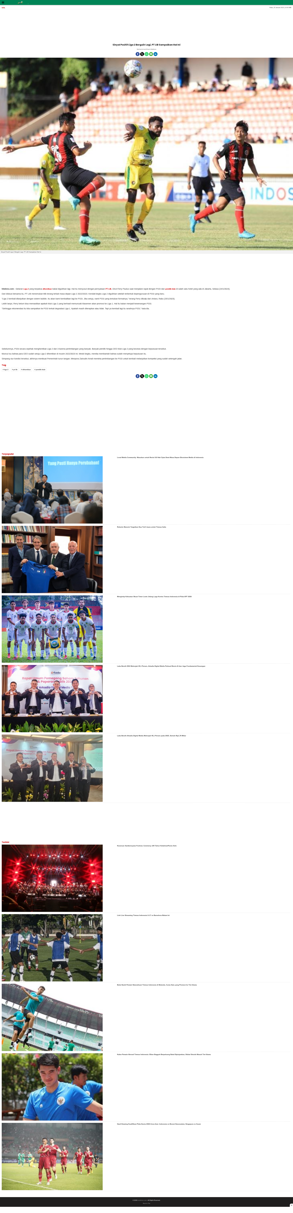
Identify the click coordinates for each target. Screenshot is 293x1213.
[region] (146, 26)
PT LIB (108, 289)
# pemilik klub (39, 369)
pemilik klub (170, 289)
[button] (3, 2)
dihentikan (47, 289)
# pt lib (14, 369)
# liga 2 (5, 369)
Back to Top (146, 1203)
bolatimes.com (142, 1200)
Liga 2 (26, 289)
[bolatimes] (20, 2)
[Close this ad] (291, 1205)
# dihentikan (26, 369)
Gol (3, 8)
